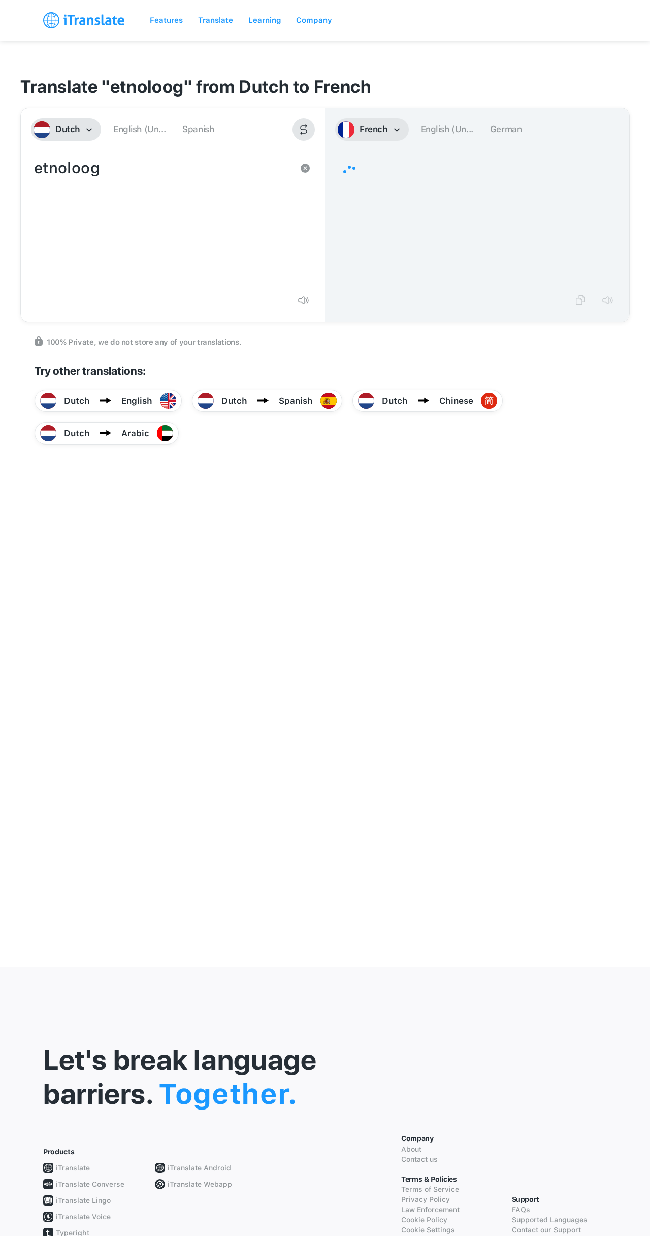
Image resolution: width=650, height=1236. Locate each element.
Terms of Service (430, 1189)
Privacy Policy (425, 1199)
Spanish (198, 129)
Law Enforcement (430, 1210)
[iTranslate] (83, 20)
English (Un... (139, 129)
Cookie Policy (424, 1220)
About (411, 1149)
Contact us (419, 1159)
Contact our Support (546, 1230)
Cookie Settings (428, 1230)
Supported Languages (550, 1220)
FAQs (521, 1210)
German (506, 129)
